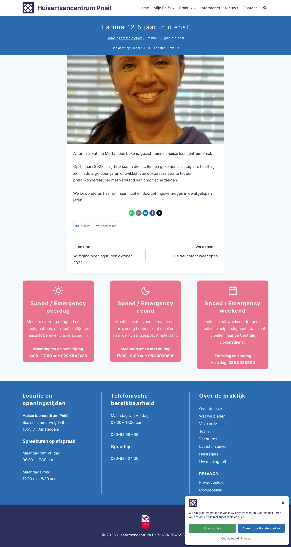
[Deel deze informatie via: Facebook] (152, 213)
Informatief (210, 8)
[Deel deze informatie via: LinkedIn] (145, 213)
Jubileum (82, 226)
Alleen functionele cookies (261, 528)
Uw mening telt (212, 461)
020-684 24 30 (124, 458)
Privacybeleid (211, 482)
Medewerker (106, 226)
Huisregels (208, 454)
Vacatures (208, 438)
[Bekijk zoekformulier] (264, 7)
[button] (283, 503)
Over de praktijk (213, 408)
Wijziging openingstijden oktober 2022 (102, 255)
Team (204, 431)
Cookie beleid (230, 538)
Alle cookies (212, 528)
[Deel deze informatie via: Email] (139, 213)
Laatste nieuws (212, 446)
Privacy (246, 538)
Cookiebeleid (211, 490)
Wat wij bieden (212, 416)
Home (144, 8)
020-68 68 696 (124, 434)
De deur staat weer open (196, 251)
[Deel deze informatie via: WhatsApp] (132, 213)
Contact (250, 8)
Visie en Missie (212, 423)
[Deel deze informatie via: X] (159, 213)
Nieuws (231, 8)
